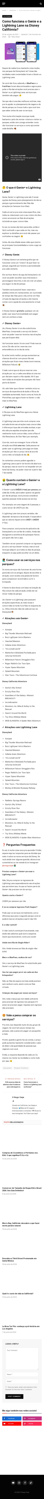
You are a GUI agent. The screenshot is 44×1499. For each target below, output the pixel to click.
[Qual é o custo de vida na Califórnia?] (22, 1279)
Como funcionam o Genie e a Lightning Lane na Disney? (33, 1084)
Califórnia (7, 16)
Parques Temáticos (21, 1068)
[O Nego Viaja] (22, 3)
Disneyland (7, 1068)
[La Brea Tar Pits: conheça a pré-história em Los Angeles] (22, 1312)
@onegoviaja (7, 866)
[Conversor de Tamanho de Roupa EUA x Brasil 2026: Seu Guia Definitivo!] (22, 1174)
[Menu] (3, 3)
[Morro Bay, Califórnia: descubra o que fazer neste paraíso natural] (22, 1209)
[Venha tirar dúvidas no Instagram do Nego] (21, 1462)
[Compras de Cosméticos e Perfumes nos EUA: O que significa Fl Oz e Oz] (22, 1139)
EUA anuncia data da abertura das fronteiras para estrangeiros (11, 1084)
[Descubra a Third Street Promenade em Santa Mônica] (22, 1244)
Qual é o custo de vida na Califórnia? (17, 1294)
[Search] (40, 3)
